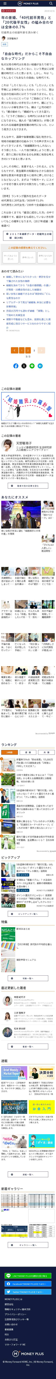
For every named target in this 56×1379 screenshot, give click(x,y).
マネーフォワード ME (15, 1344)
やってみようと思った (10, 257)
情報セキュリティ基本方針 (18, 1309)
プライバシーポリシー (15, 1314)
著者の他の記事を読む (28, 485)
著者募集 (9, 1329)
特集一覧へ (28, 978)
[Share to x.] (23, 365)
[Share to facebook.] (15, 365)
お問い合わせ (11, 1324)
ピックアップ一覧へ (28, 914)
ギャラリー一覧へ (28, 1245)
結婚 (4, 44)
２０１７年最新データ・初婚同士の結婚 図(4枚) (30, 235)
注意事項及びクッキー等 (17, 1319)
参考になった (28, 257)
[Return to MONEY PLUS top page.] (28, 3)
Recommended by (41, 733)
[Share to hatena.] (40, 365)
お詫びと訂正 (11, 1339)
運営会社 (9, 1304)
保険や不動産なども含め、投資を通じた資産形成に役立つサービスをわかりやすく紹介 (28, 323)
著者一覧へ (28, 1046)
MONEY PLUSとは (13, 1299)
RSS (7, 1334)
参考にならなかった (45, 257)
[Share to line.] (32, 365)
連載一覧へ (28, 1174)
